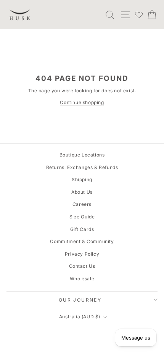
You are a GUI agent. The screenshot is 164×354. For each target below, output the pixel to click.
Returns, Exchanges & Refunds (82, 167)
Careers (82, 204)
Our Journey (80, 300)
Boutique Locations (82, 155)
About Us (82, 192)
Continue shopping (82, 102)
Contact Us (82, 266)
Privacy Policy (82, 254)
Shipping (82, 179)
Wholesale (82, 278)
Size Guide (82, 217)
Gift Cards (82, 229)
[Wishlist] (138, 14)
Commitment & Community (82, 241)
